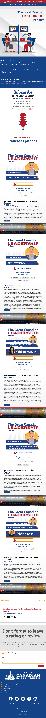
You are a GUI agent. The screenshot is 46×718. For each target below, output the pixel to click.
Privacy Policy (6, 688)
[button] (19, 4)
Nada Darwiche (11, 392)
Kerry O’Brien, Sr (20, 574)
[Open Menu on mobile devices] (2, 8)
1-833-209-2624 (23, 714)
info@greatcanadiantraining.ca (23, 708)
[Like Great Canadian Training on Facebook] (12, 617)
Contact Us (5, 686)
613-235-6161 (23, 711)
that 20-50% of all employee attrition (20, 566)
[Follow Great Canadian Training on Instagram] (15, 617)
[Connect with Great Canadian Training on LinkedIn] (8, 617)
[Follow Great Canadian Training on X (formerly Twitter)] (4, 617)
